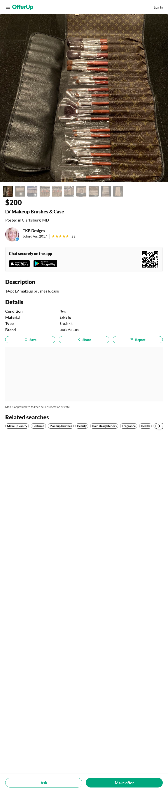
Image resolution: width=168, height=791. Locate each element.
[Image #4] (44, 191)
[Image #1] (8, 191)
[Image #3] (32, 191)
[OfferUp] (22, 7)
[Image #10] (118, 191)
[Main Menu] (7, 7)
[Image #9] (106, 191)
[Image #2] (20, 191)
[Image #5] (57, 191)
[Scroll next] (159, 425)
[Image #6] (69, 191)
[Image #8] (93, 191)
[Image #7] (81, 191)
